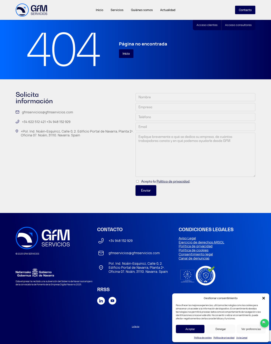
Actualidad (167, 10)
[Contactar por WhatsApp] (264, 323)
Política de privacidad (223, 337)
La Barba (135, 326)
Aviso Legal (241, 337)
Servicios (117, 10)
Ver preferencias (251, 329)
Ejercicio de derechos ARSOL (201, 242)
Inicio (99, 10)
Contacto (245, 10)
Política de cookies (203, 337)
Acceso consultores (238, 25)
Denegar (221, 329)
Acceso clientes (207, 25)
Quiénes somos (142, 10)
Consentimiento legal (196, 254)
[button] (263, 298)
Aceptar (190, 329)
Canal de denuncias (194, 258)
